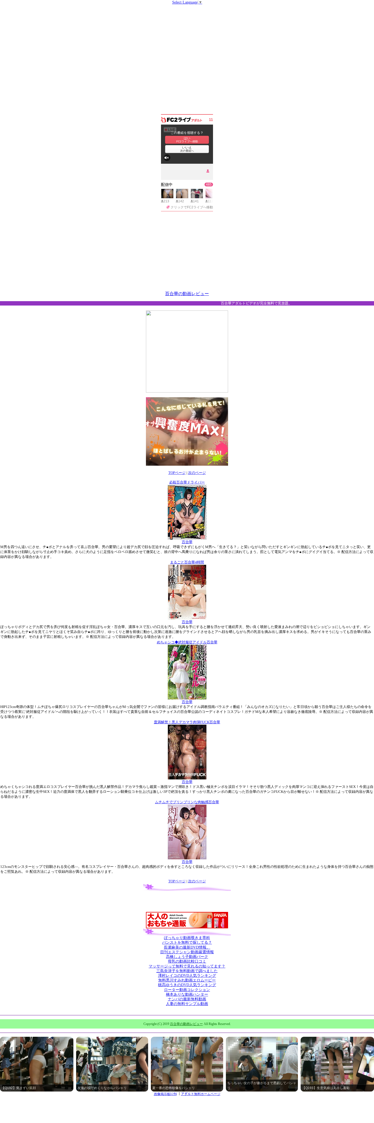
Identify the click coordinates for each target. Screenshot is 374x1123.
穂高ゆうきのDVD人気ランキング (187, 985)
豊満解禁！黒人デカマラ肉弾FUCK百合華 (187, 722)
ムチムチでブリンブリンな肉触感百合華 (187, 802)
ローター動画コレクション (187, 990)
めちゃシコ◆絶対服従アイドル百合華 (187, 642)
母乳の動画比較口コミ (187, 961)
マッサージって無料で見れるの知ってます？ (187, 966)
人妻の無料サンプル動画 (187, 1004)
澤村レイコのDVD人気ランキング (187, 976)
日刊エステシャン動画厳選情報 (187, 952)
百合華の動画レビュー (187, 293)
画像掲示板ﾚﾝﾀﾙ (165, 1094)
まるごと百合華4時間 (187, 562)
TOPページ (177, 473)
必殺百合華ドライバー (187, 482)
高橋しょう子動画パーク (187, 957)
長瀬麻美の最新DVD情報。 (187, 947)
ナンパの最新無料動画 (187, 999)
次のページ (197, 473)
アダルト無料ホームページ (200, 1094)
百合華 (187, 542)
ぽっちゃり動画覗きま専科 (187, 938)
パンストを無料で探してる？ (187, 942)
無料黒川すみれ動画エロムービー (187, 980)
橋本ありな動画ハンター (187, 994)
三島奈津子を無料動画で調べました (187, 971)
